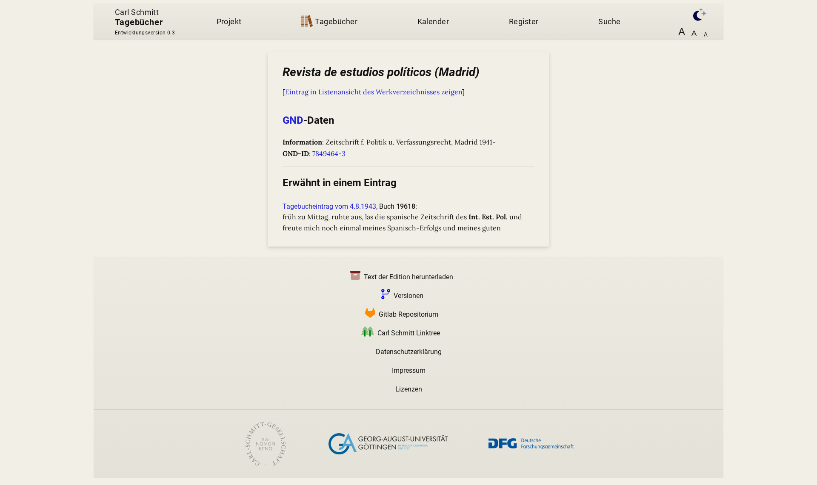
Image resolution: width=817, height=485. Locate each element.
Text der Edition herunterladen (408, 277)
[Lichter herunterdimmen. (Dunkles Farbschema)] (695, 13)
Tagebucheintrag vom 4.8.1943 (329, 206)
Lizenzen (408, 389)
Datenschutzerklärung (409, 352)
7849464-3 (329, 153)
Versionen (408, 296)
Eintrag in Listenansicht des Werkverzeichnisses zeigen (373, 92)
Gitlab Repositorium (408, 314)
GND (293, 120)
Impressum (409, 370)
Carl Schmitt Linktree (408, 333)
